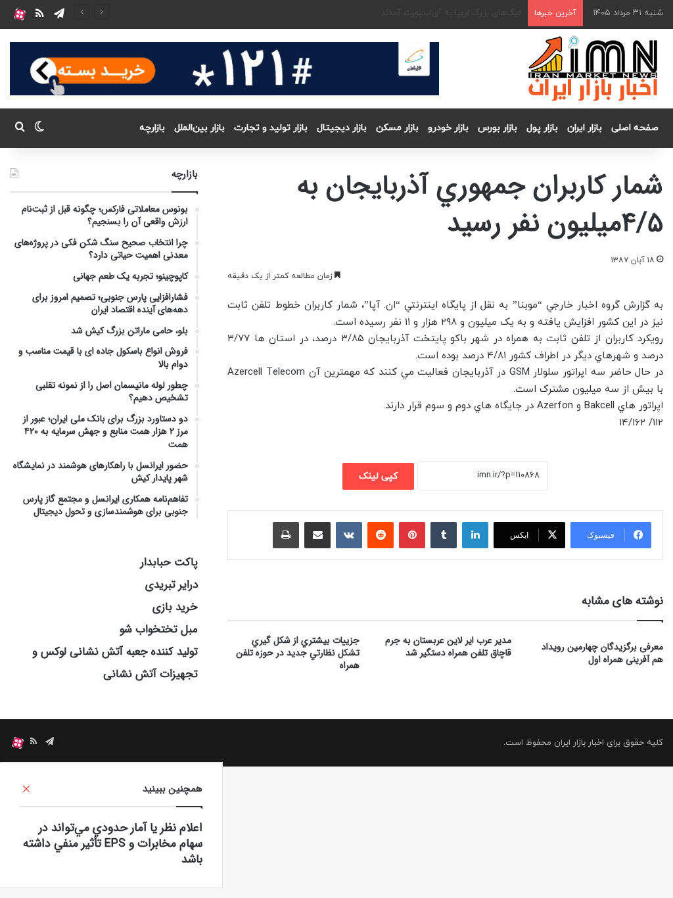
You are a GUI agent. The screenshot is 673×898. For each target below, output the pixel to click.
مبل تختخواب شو (159, 629)
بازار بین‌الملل (199, 128)
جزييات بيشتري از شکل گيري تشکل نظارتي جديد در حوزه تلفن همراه (298, 653)
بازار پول (542, 128)
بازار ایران (584, 128)
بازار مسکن (397, 128)
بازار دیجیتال (342, 128)
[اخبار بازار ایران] (593, 68)
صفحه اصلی (635, 128)
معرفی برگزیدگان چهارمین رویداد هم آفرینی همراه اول (602, 653)
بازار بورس (497, 128)
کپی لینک (378, 476)
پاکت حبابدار (169, 562)
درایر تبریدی (171, 585)
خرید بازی (175, 607)
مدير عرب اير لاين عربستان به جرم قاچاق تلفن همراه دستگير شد (448, 646)
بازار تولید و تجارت (271, 128)
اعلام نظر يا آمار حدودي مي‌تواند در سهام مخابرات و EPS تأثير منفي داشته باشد (112, 843)
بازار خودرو (448, 128)
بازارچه (152, 128)
